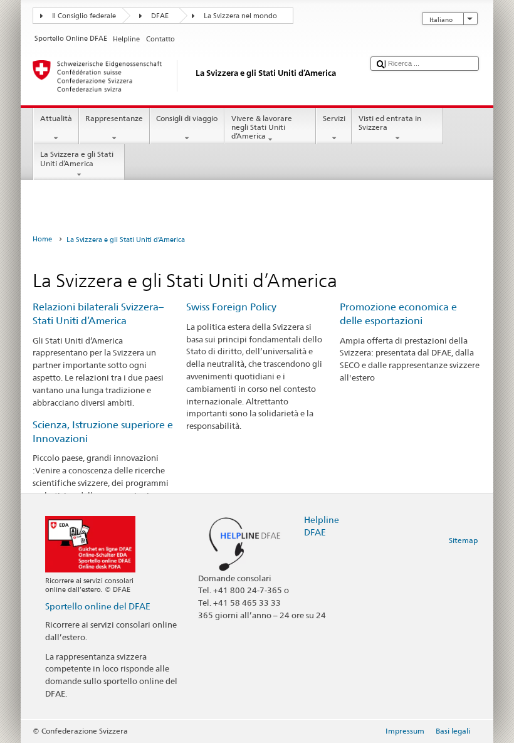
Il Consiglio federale (84, 16)
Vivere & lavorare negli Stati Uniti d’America (261, 127)
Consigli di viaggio (187, 118)
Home (42, 239)
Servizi (334, 118)
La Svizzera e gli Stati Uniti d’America (76, 158)
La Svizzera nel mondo (240, 16)
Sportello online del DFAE (97, 606)
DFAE (160, 16)
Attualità (56, 118)
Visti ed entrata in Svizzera (390, 122)
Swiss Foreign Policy (231, 307)
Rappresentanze (114, 118)
